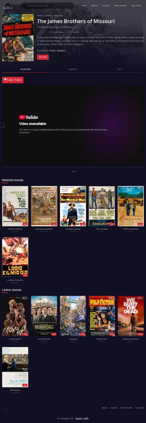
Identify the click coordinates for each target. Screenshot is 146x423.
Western (58, 15)
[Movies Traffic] (8, 5)
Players (26, 69)
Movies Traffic (82, 418)
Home (84, 5)
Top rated (136, 5)
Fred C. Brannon (57, 50)
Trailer (17, 80)
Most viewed (120, 5)
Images (73, 69)
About (94, 5)
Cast (120, 69)
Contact (106, 5)
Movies (48, 15)
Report (74, 171)
